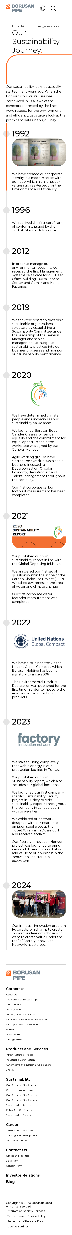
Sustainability (18, 1079)
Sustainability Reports (18, 1105)
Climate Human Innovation (22, 1090)
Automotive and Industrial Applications (28, 1064)
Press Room (13, 1034)
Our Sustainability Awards (21, 1100)
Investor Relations (23, 1175)
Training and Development (21, 1135)
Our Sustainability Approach (22, 1085)
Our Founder (13, 1004)
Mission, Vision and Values (20, 1014)
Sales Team (12, 1160)
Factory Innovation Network (22, 1024)
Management (14, 1009)
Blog (10, 1182)
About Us (11, 994)
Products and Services (27, 1049)
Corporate (15, 989)
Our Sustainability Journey (21, 1095)
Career (12, 1124)
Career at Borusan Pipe (19, 1130)
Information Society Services (26, 1210)
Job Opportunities (16, 1140)
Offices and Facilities (17, 1155)
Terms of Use (15, 1216)
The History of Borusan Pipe (22, 999)
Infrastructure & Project (19, 1054)
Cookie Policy (36, 1216)
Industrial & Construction (20, 1059)
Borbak (10, 1029)
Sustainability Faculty (18, 1115)
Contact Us (16, 1150)
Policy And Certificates (19, 1110)
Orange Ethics (14, 1039)
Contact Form (14, 1165)
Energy (10, 1069)
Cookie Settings (17, 1226)
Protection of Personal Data (25, 1221)
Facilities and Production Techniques (26, 1019)
